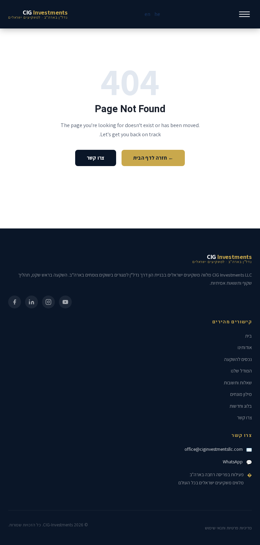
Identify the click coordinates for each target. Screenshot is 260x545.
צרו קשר (96, 157)
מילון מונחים (241, 394)
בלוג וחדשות (241, 406)
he (157, 14)
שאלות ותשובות (238, 382)
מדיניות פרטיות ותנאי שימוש (228, 528)
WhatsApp (233, 462)
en (147, 14)
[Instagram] (48, 302)
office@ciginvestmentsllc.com (214, 449)
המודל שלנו (241, 370)
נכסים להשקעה (238, 359)
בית (248, 335)
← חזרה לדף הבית (153, 157)
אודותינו (245, 347)
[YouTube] (65, 302)
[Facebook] (14, 302)
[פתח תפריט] (244, 14)
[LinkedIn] (31, 302)
